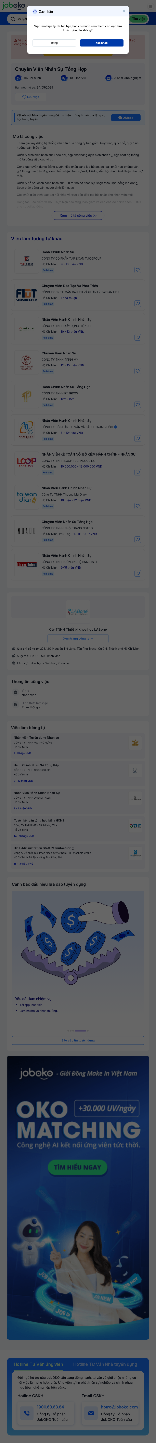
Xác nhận (101, 42)
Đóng (54, 42)
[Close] (124, 11)
